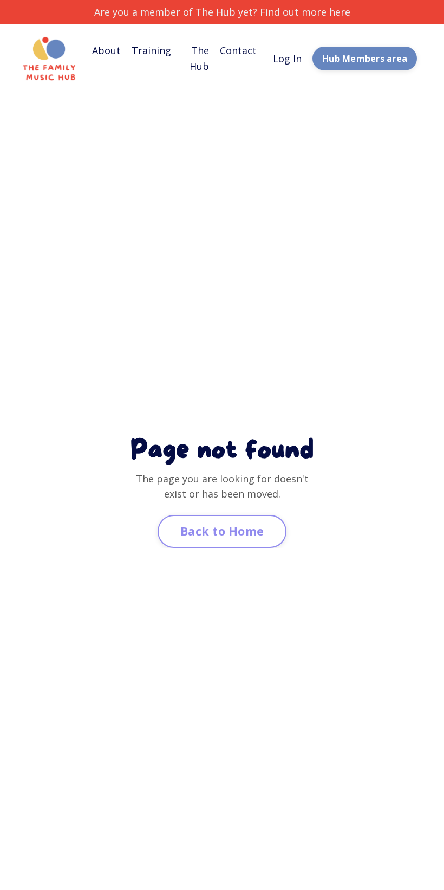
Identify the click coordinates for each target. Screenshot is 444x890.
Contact (238, 50)
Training (151, 50)
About (106, 50)
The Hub (199, 58)
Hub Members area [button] (364, 59)
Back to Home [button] (222, 531)
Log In (287, 58)
